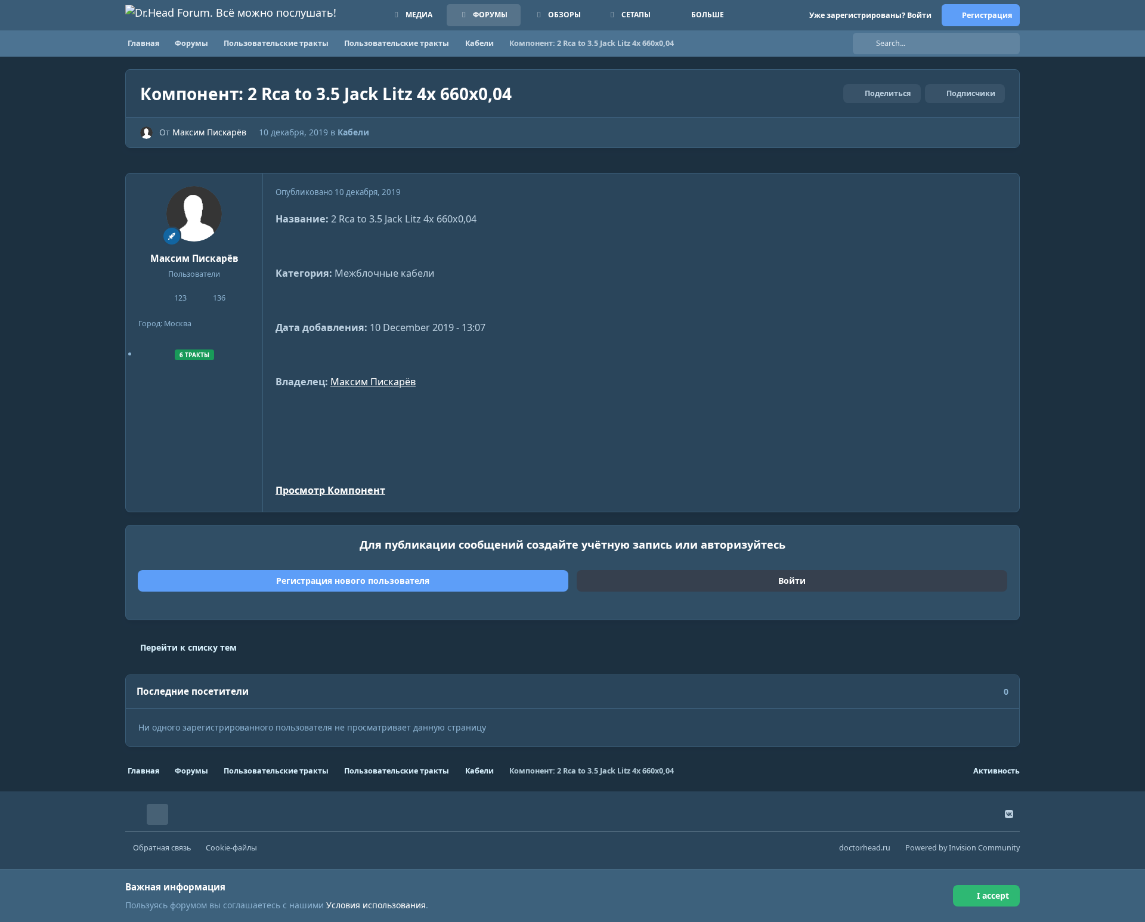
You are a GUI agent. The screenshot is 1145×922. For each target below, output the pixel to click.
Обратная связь (162, 848)
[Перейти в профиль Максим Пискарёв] (146, 132)
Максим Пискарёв (209, 132)
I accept (993, 895)
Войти (792, 580)
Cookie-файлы (231, 848)
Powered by (962, 848)
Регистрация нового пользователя (352, 580)
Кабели (353, 132)
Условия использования (376, 905)
